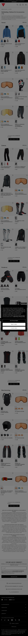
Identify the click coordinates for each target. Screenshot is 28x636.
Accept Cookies (14, 328)
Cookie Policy (15, 316)
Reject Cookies (14, 324)
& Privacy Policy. (22, 316)
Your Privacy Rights (14, 320)
